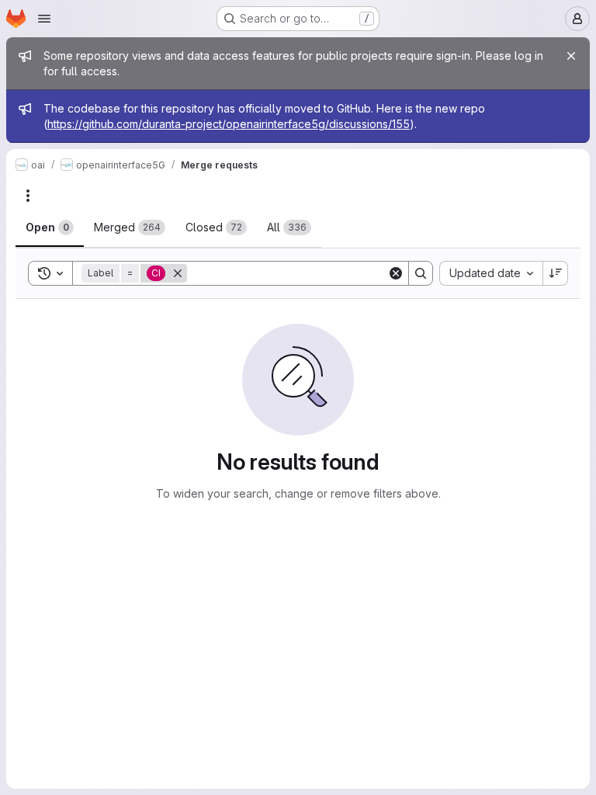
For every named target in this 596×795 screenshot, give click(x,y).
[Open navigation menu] (44, 18)
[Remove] (177, 273)
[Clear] (395, 273)
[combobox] (490, 273)
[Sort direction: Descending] (555, 273)
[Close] (571, 56)
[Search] (420, 273)
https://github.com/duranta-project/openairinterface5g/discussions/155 (228, 123)
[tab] (50, 227)
